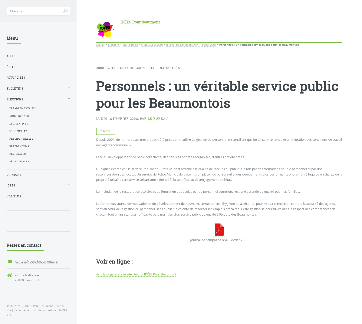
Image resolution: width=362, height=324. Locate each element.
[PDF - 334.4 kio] (219, 234)
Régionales (17, 153)
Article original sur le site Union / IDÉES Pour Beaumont (136, 274)
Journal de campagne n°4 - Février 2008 (191, 44)
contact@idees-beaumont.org (36, 261)
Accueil (100, 44)
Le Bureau (158, 118)
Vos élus (14, 196)
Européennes (19, 115)
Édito (11, 67)
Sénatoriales (19, 161)
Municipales (130, 44)
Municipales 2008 (152, 44)
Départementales (22, 108)
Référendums (19, 146)
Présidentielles (21, 138)
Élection (105, 131)
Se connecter (22, 310)
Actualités (16, 77)
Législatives (18, 123)
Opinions (14, 174)
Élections (114, 44)
